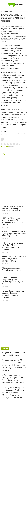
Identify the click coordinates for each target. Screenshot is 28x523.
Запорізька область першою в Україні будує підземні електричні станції (14, 259)
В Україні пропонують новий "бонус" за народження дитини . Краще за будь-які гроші (13, 280)
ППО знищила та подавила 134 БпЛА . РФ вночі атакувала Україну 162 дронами (12, 246)
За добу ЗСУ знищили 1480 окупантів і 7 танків (14, 353)
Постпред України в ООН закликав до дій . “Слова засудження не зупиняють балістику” (12, 221)
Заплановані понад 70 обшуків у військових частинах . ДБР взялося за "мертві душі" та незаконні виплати (14, 365)
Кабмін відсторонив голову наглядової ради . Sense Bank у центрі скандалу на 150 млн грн (13, 379)
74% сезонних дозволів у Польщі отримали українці (12, 269)
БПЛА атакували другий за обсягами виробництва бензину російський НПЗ (12, 208)
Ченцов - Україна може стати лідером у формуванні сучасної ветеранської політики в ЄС (13, 294)
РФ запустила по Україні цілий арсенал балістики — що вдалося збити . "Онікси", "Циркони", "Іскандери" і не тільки (14, 392)
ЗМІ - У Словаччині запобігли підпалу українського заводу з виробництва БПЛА (14, 233)
